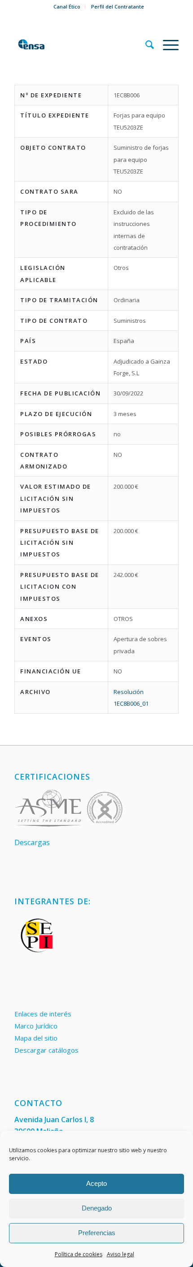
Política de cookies (78, 1254)
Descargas (32, 842)
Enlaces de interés (42, 1013)
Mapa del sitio (35, 1037)
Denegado (97, 1208)
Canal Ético (66, 6)
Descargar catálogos (46, 1050)
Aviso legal (120, 1254)
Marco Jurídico (35, 1025)
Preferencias (96, 1233)
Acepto (96, 1183)
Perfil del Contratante (117, 6)
